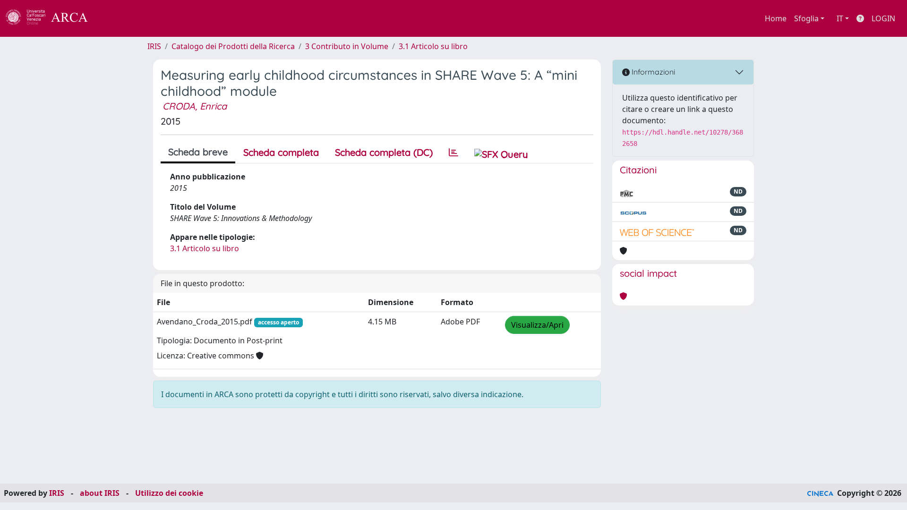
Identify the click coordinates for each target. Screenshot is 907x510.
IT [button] (840, 18)
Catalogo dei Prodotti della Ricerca (233, 46)
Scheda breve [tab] (198, 152)
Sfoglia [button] (806, 18)
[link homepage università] (113, 18)
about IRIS (100, 493)
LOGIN (883, 18)
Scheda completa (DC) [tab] (384, 152)
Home (776, 18)
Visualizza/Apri (537, 325)
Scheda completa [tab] (281, 152)
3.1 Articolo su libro (433, 46)
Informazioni (652, 71)
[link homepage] (52, 18)
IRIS (154, 46)
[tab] (453, 152)
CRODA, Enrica (195, 106)
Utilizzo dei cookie (169, 493)
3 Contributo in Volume (346, 46)
